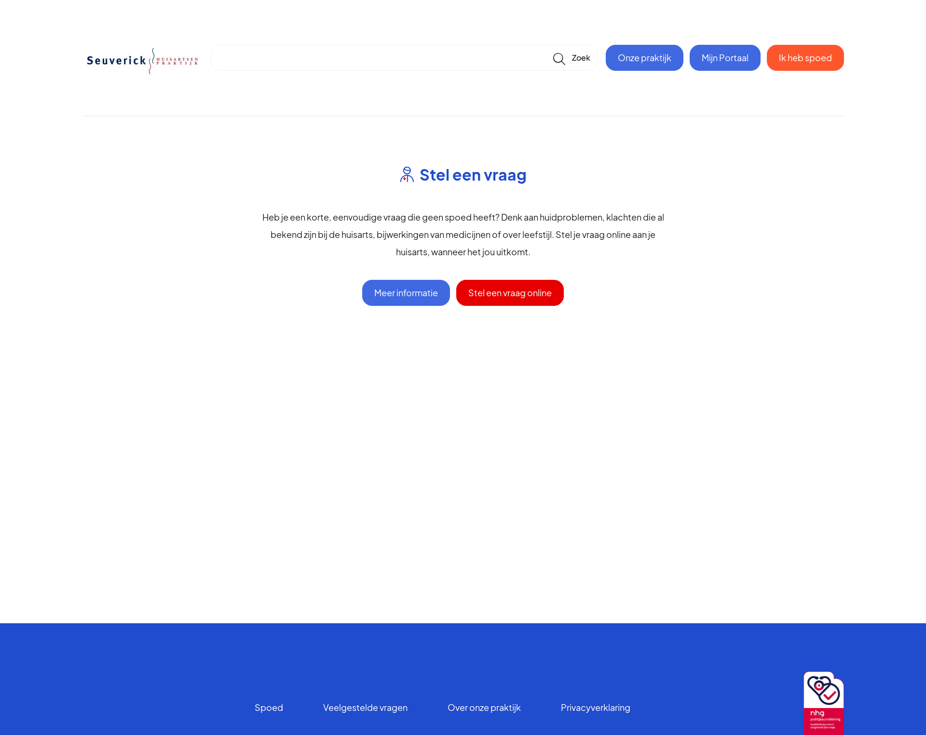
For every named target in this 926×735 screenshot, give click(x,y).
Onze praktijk (644, 57)
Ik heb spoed (805, 57)
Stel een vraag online (510, 292)
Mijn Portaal (725, 57)
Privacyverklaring (595, 707)
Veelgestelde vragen (365, 707)
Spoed (269, 707)
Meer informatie (406, 292)
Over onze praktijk (484, 707)
